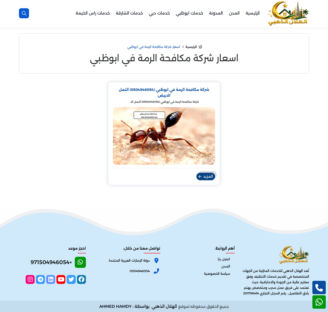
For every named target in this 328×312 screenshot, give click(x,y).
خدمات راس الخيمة (93, 13)
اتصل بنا (224, 259)
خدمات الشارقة (129, 13)
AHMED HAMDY (115, 306)
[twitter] (71, 279)
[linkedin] (50, 279)
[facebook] (81, 279)
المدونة (216, 13)
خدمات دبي (159, 13)
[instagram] (30, 279)
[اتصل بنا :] (319, 287)
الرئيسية (253, 13)
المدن (234, 13)
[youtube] (60, 279)
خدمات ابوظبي (189, 13)
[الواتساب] (319, 302)
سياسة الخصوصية (217, 274)
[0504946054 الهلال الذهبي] (288, 13)
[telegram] (40, 279)
